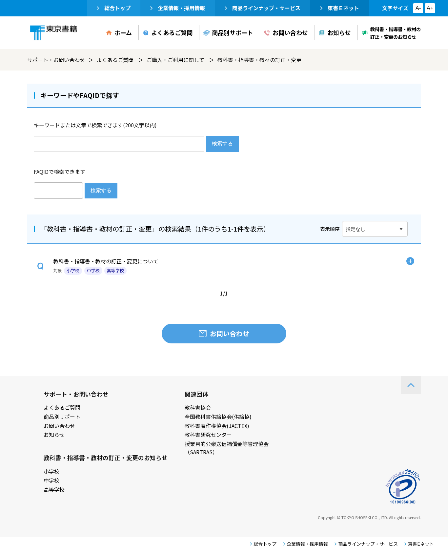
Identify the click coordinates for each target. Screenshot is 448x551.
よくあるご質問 (172, 32)
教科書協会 (198, 407)
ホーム (123, 32)
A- (418, 8)
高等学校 (54, 489)
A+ (430, 8)
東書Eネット (421, 544)
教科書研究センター (208, 435)
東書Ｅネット (343, 8)
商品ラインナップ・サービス (266, 8)
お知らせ (339, 32)
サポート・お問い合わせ (56, 60)
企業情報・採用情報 (181, 8)
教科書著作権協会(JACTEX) (217, 426)
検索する (222, 143)
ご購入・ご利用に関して (175, 60)
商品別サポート (232, 32)
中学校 (51, 480)
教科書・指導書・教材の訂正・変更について (105, 261)
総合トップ (117, 8)
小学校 (51, 471)
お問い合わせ (290, 32)
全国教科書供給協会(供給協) (218, 416)
